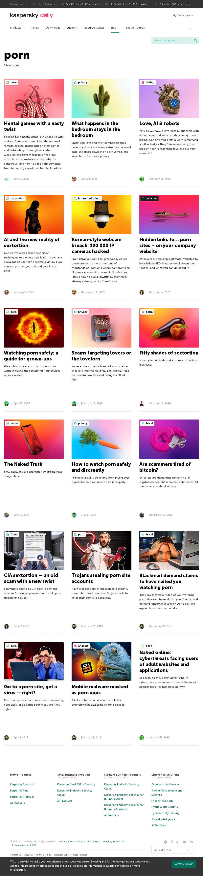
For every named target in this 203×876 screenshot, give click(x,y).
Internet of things (89, 198)
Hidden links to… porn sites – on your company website (167, 245)
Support (72, 27)
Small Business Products (73, 774)
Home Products (46, 4)
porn (13, 82)
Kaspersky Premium (22, 796)
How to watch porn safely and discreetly (101, 467)
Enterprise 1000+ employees (174, 4)
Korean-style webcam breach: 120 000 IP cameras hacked (97, 245)
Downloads (53, 27)
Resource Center (93, 27)
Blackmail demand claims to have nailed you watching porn (168, 581)
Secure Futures (135, 27)
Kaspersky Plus (19, 790)
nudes (14, 423)
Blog (113, 27)
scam (149, 311)
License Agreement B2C (113, 841)
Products (15, 27)
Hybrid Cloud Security (164, 806)
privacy (82, 82)
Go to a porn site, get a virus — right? (30, 689)
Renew (35, 27)
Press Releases (80, 855)
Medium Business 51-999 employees (129, 4)
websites (151, 198)
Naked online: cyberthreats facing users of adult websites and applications (168, 661)
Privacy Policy (67, 841)
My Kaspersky (181, 15)
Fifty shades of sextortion (168, 353)
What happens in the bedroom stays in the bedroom (96, 129)
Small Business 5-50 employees (83, 4)
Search (195, 40)
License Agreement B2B (24, 845)
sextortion (17, 198)
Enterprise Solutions (165, 774)
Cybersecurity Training (165, 813)
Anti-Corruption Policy (87, 841)
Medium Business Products (122, 774)
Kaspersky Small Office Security (76, 784)
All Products (17, 802)
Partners (40, 855)
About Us (28, 855)
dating (149, 82)
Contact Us (15, 855)
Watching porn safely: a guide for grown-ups (31, 356)
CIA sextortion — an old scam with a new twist (31, 578)
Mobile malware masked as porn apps (100, 689)
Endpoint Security (162, 800)
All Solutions (159, 825)
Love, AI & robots (159, 123)
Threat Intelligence (163, 819)
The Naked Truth (23, 464)
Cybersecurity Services (165, 784)
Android (83, 645)
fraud (149, 423)
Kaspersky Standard (22, 784)
